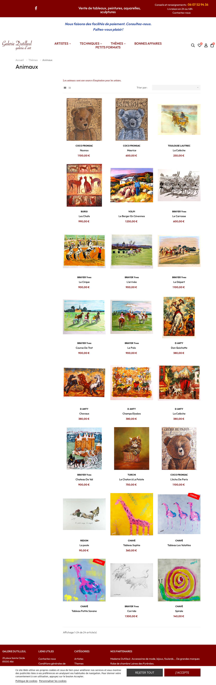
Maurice (131, 150)
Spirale (179, 611)
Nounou (84, 150)
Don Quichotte (179, 347)
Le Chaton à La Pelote (131, 479)
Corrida (131, 611)
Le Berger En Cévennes (132, 216)
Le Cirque (84, 281)
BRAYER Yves (179, 211)
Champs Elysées (132, 413)
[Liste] (70, 88)
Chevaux (84, 413)
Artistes (78, 658)
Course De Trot (84, 347)
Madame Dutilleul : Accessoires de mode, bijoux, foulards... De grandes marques (155, 658)
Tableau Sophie (131, 545)
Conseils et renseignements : (181, 4)
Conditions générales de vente (52, 666)
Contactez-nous (182, 12)
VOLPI (131, 211)
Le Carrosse (179, 216)
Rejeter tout (144, 672)
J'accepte (182, 672)
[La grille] (65, 88)
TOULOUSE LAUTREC (179, 145)
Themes (78, 663)
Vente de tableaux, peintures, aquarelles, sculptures (109, 10)
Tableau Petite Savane (84, 611)
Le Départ (179, 281)
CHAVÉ (132, 540)
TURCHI (132, 474)
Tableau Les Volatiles (179, 545)
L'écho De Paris (179, 479)
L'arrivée (132, 281)
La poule (84, 545)
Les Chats (84, 216)
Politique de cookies (26, 680)
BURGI (84, 211)
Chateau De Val (84, 479)
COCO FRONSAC (84, 145)
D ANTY (179, 343)
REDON (84, 540)
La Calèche (179, 150)
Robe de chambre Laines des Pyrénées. (132, 663)
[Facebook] (36, 7)
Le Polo (131, 347)
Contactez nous (47, 658)
